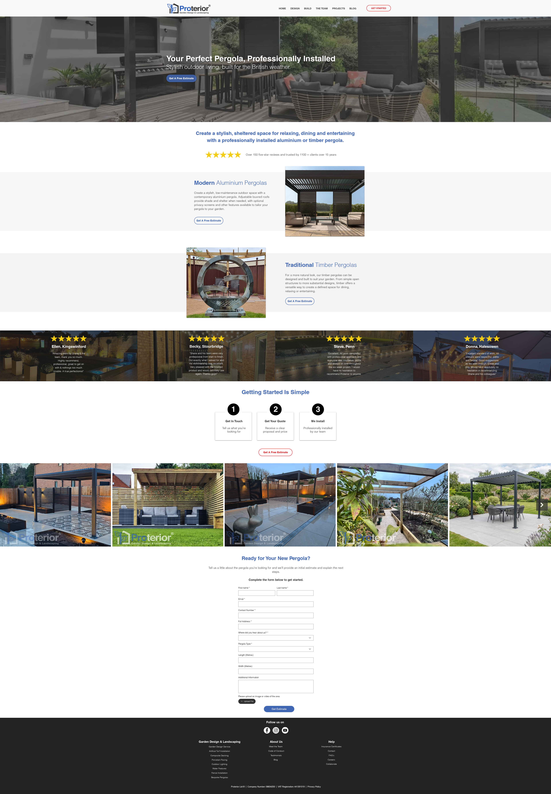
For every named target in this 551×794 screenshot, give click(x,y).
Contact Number (246, 610)
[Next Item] (542, 505)
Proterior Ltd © (238, 786)
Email (241, 599)
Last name (282, 588)
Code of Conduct (276, 751)
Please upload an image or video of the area (259, 696)
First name (244, 588)
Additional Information (248, 677)
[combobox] (276, 638)
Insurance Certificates (331, 746)
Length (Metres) (245, 655)
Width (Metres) (245, 666)
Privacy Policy (314, 786)
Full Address (245, 621)
